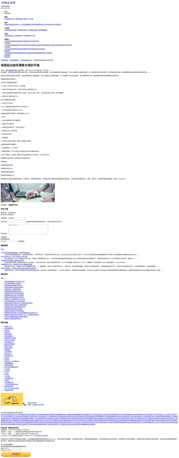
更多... (3, 249)
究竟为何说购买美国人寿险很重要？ (16, 316)
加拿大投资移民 (45, 24)
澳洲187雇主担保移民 (20, 424)
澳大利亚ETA (8, 355)
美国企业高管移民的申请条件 (14, 297)
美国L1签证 (37, 416)
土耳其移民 (8, 352)
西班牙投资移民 (37, 414)
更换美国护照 (8, 328)
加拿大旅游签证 (124, 416)
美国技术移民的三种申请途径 (14, 311)
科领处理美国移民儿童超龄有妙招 (12, 260)
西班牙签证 (72, 416)
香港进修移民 (122, 422)
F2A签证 (7, 369)
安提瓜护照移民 (132, 422)
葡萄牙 (21, 19)
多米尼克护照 (34, 41)
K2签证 (6, 359)
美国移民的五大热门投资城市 (14, 295)
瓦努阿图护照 (32, 45)
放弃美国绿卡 (8, 336)
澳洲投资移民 (33, 30)
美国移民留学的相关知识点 (13, 285)
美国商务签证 (54, 416)
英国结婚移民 (37, 53)
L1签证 (13, 141)
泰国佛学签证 (8, 386)
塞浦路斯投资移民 (48, 414)
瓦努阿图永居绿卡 (23, 30)
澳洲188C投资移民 (146, 414)
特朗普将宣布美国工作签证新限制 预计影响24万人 (21, 313)
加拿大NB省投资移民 (111, 422)
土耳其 (31, 19)
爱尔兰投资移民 (6, 414)
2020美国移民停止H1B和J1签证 (14, 301)
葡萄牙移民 (8, 334)
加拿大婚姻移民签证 (15, 420)
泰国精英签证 (8, 35)
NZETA (6, 357)
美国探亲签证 (125, 418)
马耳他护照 (24, 45)
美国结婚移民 (8, 53)
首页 (5, 11)
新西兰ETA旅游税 (60, 424)
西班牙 (26, 19)
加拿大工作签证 (82, 422)
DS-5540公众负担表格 (11, 388)
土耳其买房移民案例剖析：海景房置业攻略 (15, 252)
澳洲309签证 (8, 346)
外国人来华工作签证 (158, 422)
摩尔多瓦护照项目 (7, 424)
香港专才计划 (72, 422)
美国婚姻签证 (8, 363)
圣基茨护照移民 (9, 344)
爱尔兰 (13, 19)
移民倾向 (163, 418)
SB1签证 (7, 332)
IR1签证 (7, 371)
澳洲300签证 (8, 348)
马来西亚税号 (18, 35)
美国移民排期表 (92, 418)
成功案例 (7, 55)
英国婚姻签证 (87, 414)
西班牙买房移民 (39, 49)
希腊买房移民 (19, 49)
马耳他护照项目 (32, 424)
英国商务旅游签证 (57, 420)
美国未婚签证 (8, 365)
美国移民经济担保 (44, 418)
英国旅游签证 (80, 416)
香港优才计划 (45, 416)
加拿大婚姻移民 (68, 414)
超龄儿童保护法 (55, 418)
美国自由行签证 (143, 418)
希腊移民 (7, 350)
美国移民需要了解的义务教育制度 (15, 305)
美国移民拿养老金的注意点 (13, 291)
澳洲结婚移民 (17, 53)
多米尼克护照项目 (172, 420)
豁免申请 (22, 416)
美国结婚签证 (15, 418)
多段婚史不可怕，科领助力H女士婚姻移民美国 (16, 264)
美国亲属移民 (35, 24)
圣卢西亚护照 (25, 41)
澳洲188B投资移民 (134, 414)
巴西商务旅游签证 (125, 420)
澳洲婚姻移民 (42, 30)
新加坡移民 (76, 424)
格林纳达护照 (16, 41)
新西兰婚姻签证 (36, 420)
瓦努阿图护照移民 (10, 30)
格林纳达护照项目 (7, 422)
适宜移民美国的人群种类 (12, 283)
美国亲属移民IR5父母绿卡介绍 (14, 281)
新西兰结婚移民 (47, 53)
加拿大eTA (8, 354)
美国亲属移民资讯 (26, 60)
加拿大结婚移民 (56, 24)
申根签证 (83, 420)
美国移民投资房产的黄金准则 (14, 293)
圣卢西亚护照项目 (19, 422)
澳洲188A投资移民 (122, 414)
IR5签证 (7, 330)
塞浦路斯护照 (16, 45)
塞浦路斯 (7, 19)
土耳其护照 (8, 45)
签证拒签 (169, 418)
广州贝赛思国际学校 (11, 384)
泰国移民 (92, 424)
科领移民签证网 (17, 435)
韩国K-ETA (8, 326)
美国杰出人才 (17, 24)
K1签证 (6, 374)
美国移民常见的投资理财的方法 (14, 307)
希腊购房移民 (29, 422)
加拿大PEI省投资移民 (144, 422)
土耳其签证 (69, 424)
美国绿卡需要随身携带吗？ (13, 318)
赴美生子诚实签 (155, 416)
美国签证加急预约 (154, 418)
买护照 (6, 380)
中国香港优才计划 (29, 35)
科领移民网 (4, 60)
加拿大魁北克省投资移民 (95, 422)
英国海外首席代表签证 (41, 422)
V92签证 (155, 414)
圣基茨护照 (8, 41)
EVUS (6, 373)
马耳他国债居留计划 (98, 414)
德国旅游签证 (67, 420)
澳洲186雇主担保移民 (158, 420)
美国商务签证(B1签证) (114, 418)
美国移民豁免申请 (66, 418)
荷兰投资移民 (146, 420)
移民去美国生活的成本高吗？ (14, 287)
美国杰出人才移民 (164, 414)
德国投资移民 (41, 424)
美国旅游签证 (63, 416)
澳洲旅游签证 (114, 416)
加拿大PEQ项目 (16, 414)
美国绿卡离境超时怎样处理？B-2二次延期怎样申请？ (22, 314)
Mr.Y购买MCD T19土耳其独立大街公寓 (14, 256)
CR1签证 (7, 376)
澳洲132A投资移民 (144, 416)
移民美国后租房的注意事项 (13, 309)
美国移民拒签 (102, 420)
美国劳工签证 (33, 418)
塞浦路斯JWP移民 (10, 338)
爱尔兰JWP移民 (9, 340)
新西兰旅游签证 (89, 416)
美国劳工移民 (29, 416)
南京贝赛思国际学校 (11, 367)
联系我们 (7, 57)
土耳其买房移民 (9, 49)
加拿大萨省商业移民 (171, 422)
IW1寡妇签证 (133, 416)
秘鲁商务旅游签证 (136, 420)
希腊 (17, 19)
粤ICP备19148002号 (41, 435)
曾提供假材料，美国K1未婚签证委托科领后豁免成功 (18, 268)
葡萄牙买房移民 (29, 49)
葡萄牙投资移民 (27, 414)
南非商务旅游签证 (113, 420)
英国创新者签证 (62, 422)
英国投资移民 (52, 422)
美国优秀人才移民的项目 (12, 289)
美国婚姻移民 (26, 24)
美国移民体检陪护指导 (79, 418)
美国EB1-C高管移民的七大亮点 (14, 299)
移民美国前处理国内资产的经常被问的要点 (18, 303)
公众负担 (16, 416)
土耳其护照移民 (7, 416)
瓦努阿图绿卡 (8, 342)
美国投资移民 (8, 24)
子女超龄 (107, 416)
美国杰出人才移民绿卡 (11, 361)
